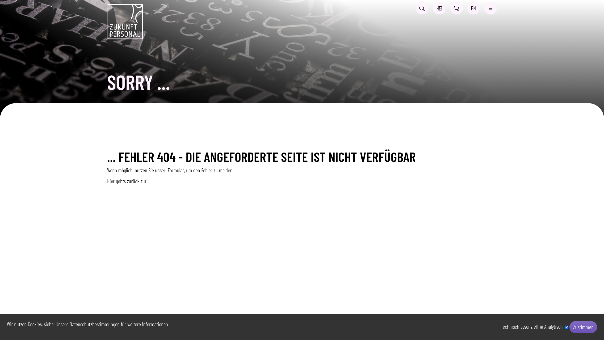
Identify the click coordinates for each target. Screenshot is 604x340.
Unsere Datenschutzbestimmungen (88, 324)
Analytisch (554, 326)
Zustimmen (583, 327)
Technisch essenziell (520, 326)
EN (473, 8)
